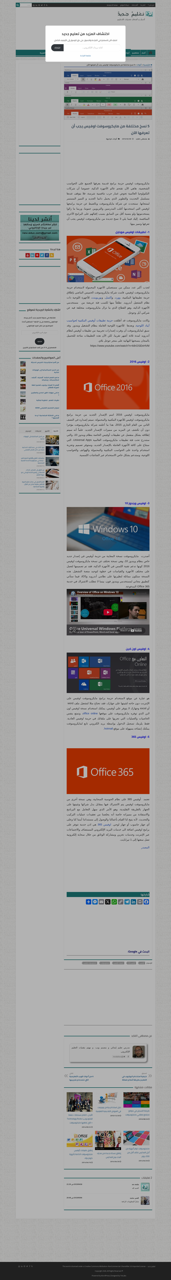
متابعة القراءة (85, 55)
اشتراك (57, 48)
